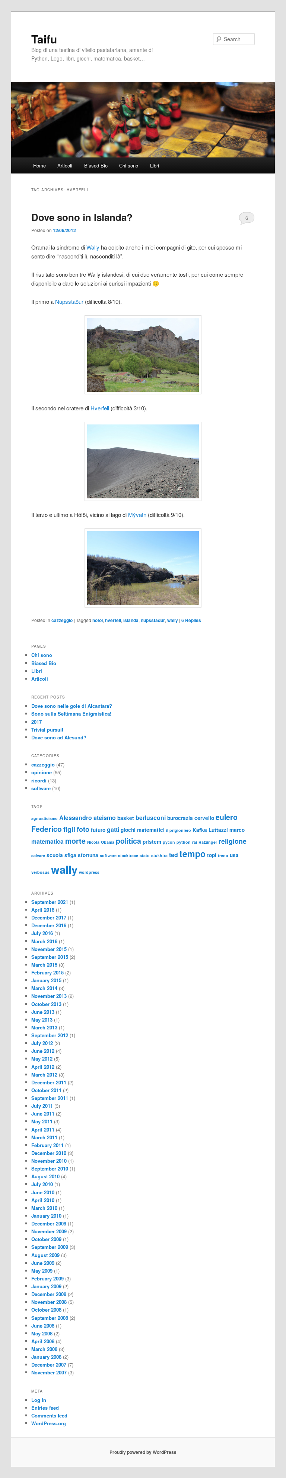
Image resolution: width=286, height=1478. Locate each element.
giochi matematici (143, 829)
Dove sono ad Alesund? (58, 737)
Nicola (93, 842)
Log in (38, 1399)
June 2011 (42, 1113)
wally (172, 620)
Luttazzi (218, 829)
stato (145, 855)
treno (223, 855)
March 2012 (44, 1074)
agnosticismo (44, 818)
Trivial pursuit (47, 729)
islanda (131, 620)
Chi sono (128, 165)
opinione (41, 772)
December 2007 (48, 1364)
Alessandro (75, 817)
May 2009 (42, 1270)
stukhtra (159, 855)
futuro (98, 829)
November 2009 (49, 1231)
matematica (47, 841)
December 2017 (48, 917)
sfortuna (88, 855)
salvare (38, 855)
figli (69, 829)
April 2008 (42, 1341)
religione (233, 841)
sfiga (70, 855)
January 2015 (46, 980)
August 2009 (45, 1255)
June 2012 (42, 1050)
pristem (152, 841)
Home (39, 165)
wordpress (89, 872)
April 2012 (42, 1066)
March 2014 (44, 988)
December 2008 (48, 1294)
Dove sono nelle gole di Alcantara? (71, 705)
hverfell (113, 620)
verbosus (40, 872)
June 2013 (42, 1011)
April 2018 (42, 909)
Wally (92, 247)
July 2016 (42, 933)
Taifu (44, 39)
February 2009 (47, 1278)
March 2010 (44, 1207)
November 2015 (49, 949)
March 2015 (44, 964)
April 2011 (42, 1129)
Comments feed (49, 1415)
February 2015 (47, 972)
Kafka (200, 829)
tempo (192, 853)
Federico (46, 829)
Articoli (64, 165)
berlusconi (151, 817)
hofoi (97, 620)
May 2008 (42, 1333)
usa (234, 855)
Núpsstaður (69, 301)
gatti (113, 829)
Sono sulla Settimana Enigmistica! (71, 713)
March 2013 (44, 1027)
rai (194, 842)
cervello (204, 817)
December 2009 (48, 1223)
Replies (191, 620)
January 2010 (46, 1215)
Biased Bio (96, 165)
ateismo (104, 817)
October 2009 (46, 1239)
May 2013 (42, 1019)
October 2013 (46, 1003)
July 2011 (42, 1105)
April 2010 (42, 1200)
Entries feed (45, 1407)
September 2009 (49, 1246)
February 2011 (47, 1145)
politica (128, 841)
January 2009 (46, 1286)
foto (83, 829)
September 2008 (49, 1317)
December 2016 (48, 925)
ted (173, 854)
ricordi (39, 780)
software (41, 788)
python (184, 842)
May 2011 (42, 1121)
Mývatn (137, 514)
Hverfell (99, 408)
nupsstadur (153, 620)
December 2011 (48, 1082)
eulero (227, 817)
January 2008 (46, 1356)
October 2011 (46, 1090)
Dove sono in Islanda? (82, 217)
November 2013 (49, 995)
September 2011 (49, 1097)
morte (75, 841)
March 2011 (44, 1137)
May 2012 (42, 1058)
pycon (169, 842)
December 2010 (48, 1152)
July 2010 (42, 1184)
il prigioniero (178, 830)
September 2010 (49, 1168)
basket (125, 817)
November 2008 (49, 1301)
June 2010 (42, 1192)
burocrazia (180, 817)
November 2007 (49, 1372)
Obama (107, 842)
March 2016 (44, 941)
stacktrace (128, 855)
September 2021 (49, 901)
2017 (36, 721)
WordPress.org (48, 1423)
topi (211, 855)
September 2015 (49, 956)
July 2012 (42, 1042)
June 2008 (42, 1325)
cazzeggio (62, 620)
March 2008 (44, 1348)
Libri (154, 165)
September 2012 (49, 1035)
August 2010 (45, 1176)
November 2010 (49, 1160)
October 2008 (46, 1309)
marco (237, 829)
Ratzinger (207, 842)
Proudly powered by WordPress (143, 1452)
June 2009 (42, 1262)
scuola (55, 855)
